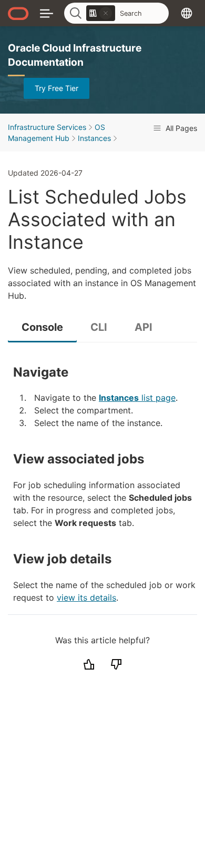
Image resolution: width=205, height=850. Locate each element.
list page (137, 397)
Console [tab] (42, 327)
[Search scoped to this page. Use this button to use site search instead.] (105, 13)
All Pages (180, 128)
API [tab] (143, 327)
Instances (94, 138)
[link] (100, 13)
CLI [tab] (98, 327)
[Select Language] (186, 13)
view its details (86, 597)
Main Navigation (46, 13)
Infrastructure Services (47, 127)
